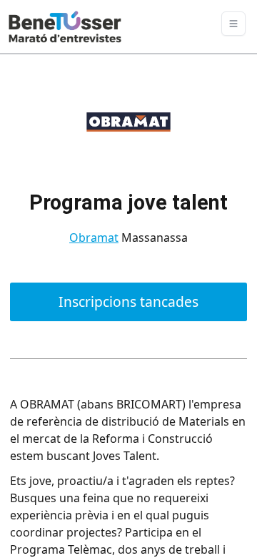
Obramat (94, 237)
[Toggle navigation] (233, 23)
